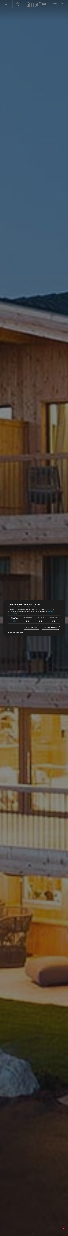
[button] (15, 632)
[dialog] (34, 618)
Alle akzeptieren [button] (50, 628)
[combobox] (59, 602)
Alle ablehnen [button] (31, 628)
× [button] (62, 602)
